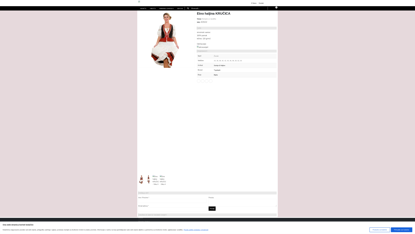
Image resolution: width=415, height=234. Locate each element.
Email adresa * (143, 206)
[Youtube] (271, 3)
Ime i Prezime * (143, 197)
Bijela (216, 75)
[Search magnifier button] (188, 8)
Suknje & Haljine (219, 65)
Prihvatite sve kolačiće (401, 230)
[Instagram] (274, 3)
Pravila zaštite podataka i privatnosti (196, 230)
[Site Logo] (147, 3)
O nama (253, 3)
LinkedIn (206, 81)
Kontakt (261, 3)
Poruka (211, 197)
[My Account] (270, 8)
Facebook (198, 81)
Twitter (202, 81)
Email (210, 81)
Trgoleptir (217, 70)
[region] (207, 228)
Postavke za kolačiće (380, 230)
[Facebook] (268, 3)
